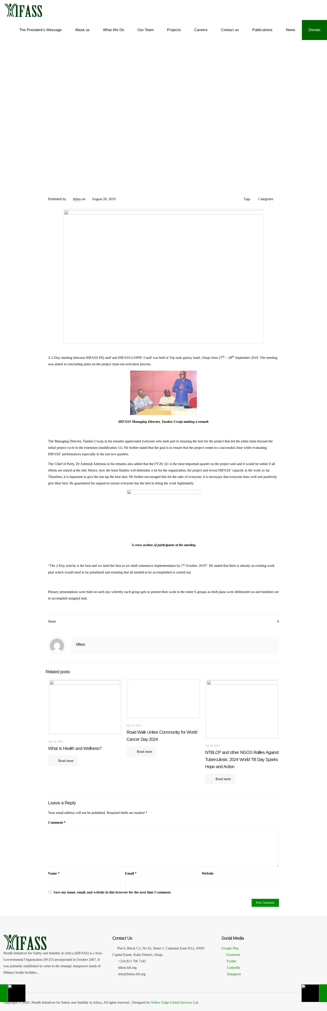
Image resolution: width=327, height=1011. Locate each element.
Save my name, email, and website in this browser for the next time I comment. (112, 892)
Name (54, 873)
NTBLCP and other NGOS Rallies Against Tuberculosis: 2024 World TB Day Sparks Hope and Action (242, 759)
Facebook (233, 955)
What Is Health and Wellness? (74, 748)
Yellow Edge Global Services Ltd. (175, 1002)
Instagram (233, 974)
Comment (57, 822)
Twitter (231, 961)
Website (208, 873)
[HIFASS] (23, 10)
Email (131, 873)
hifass (77, 199)
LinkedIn (233, 967)
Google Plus (230, 948)
